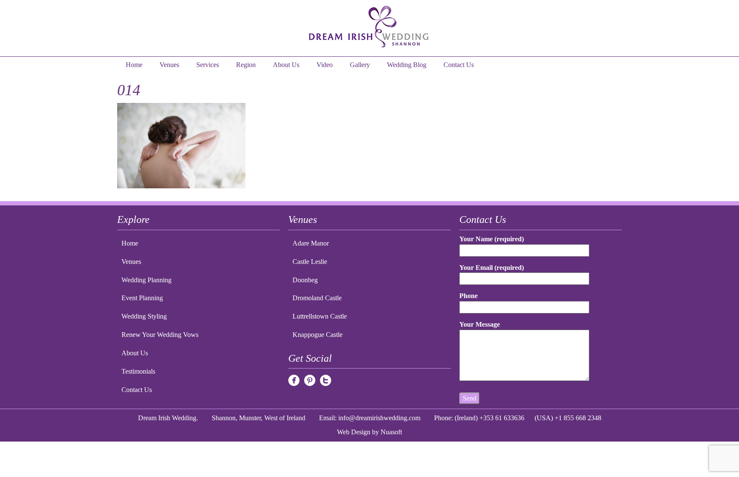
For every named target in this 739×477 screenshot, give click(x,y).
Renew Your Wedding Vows (159, 334)
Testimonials (138, 371)
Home (134, 64)
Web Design (353, 432)
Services (207, 64)
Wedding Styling (144, 316)
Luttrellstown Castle (320, 316)
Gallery (360, 64)
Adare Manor (311, 243)
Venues (169, 64)
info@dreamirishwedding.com (379, 417)
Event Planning (142, 297)
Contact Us (458, 64)
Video (324, 64)
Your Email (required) (491, 267)
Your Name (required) (491, 239)
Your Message (479, 324)
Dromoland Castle (317, 297)
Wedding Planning (146, 280)
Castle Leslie (310, 261)
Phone (468, 295)
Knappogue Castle (318, 334)
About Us (286, 64)
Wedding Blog (406, 64)
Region (246, 64)
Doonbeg (305, 280)
